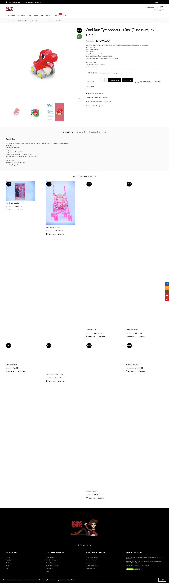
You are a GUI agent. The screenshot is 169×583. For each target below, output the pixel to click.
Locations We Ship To (92, 566)
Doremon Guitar (91, 491)
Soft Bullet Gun (91, 330)
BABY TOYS (21, 21)
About (156, 2)
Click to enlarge (80, 99)
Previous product (157, 21)
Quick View (21, 210)
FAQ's (7, 566)
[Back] (7, 21)
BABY (29, 16)
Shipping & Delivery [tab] (97, 132)
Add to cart (114, 80)
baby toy (92, 102)
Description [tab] (68, 132)
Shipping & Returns (51, 560)
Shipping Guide (90, 563)
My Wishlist (9, 563)
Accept (162, 580)
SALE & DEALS (45, 16)
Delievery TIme (90, 568)
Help (7, 568)
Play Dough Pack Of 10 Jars (55, 374)
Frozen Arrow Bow (132, 330)
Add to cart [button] (11, 210)
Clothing (21, 16)
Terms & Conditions (92, 557)
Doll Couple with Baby (13, 203)
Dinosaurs (29, 21)
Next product (161, 21)
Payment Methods (91, 560)
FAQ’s (161, 2)
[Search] (157, 7)
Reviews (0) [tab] (81, 132)
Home (15, 21)
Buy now (128, 80)
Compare (91, 86)
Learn (65, 16)
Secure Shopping (51, 563)
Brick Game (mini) (11, 491)
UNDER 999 (57, 15)
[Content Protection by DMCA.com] (133, 569)
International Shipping (52, 566)
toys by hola (107, 102)
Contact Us (49, 568)
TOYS (36, 16)
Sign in (8, 557)
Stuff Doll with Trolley (53, 227)
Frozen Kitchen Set (132, 491)
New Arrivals (10, 16)
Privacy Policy (50, 557)
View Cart (8, 560)
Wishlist (162, 6)
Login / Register (150, 7)
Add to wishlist (156, 81)
